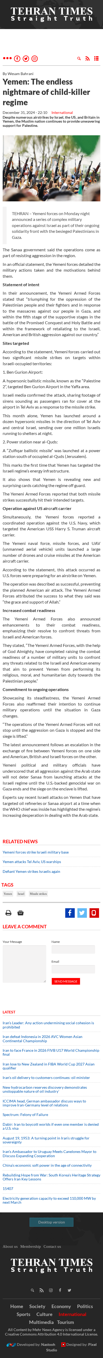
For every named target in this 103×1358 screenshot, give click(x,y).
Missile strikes (38, 893)
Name (56, 942)
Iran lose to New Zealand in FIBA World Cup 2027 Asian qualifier (49, 1066)
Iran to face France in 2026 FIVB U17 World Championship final (51, 1052)
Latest (9, 1012)
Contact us (52, 1246)
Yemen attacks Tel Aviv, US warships (32, 861)
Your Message (12, 942)
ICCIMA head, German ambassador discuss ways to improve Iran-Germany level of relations (44, 1103)
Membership (30, 1246)
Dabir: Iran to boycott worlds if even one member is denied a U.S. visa (51, 1126)
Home (16, 1306)
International (62, 112)
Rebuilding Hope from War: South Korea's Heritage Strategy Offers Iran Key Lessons (51, 1177)
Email (55, 961)
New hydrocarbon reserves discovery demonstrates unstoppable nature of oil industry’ (45, 1089)
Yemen (8, 893)
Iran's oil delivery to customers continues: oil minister (46, 1077)
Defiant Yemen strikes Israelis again (32, 871)
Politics (85, 1306)
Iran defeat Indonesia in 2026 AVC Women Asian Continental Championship (42, 1038)
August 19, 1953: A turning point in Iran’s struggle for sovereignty (46, 1140)
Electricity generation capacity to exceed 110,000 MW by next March (49, 1200)
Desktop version (51, 1222)
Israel (21, 893)
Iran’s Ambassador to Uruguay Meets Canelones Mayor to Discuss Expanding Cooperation (49, 1153)
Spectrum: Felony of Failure (25, 1114)
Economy (61, 1306)
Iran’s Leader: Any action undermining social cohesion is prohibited (48, 1025)
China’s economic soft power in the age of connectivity (47, 1165)
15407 (8, 1188)
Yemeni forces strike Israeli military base (36, 852)
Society (37, 1306)
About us (10, 1246)
